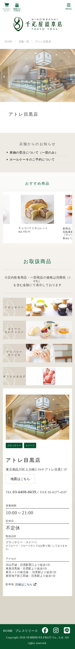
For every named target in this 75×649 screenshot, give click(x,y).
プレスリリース (26, 630)
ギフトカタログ (14, 376)
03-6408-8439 (24, 492)
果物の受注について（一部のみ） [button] (33, 152)
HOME (8, 630)
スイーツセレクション (14, 330)
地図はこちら (20, 479)
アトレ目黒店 (23, 460)
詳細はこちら (24, 584)
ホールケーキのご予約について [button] (32, 159)
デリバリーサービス (14, 353)
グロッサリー (14, 307)
